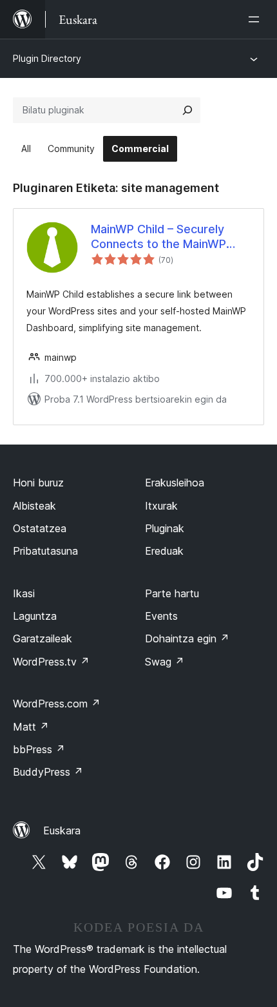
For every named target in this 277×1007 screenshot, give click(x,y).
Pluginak (164, 528)
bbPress (39, 749)
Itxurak (161, 505)
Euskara (62, 830)
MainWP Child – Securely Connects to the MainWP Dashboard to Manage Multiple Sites (158, 237)
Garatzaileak (42, 638)
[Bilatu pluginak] (187, 110)
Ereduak (164, 550)
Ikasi (24, 593)
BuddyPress (48, 771)
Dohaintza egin (187, 638)
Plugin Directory (47, 58)
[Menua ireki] (256, 19)
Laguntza (35, 615)
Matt (31, 726)
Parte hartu (172, 593)
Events (161, 615)
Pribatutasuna (45, 550)
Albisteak (34, 505)
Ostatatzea (39, 528)
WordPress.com (56, 703)
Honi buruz (38, 482)
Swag (164, 661)
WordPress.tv (51, 661)
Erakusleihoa (174, 482)
